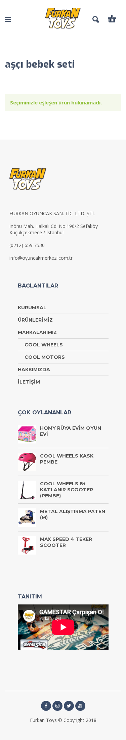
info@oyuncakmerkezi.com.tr (41, 258)
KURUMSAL (32, 308)
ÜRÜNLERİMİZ (35, 320)
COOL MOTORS (45, 357)
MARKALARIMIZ (37, 332)
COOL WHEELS (44, 345)
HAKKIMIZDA (34, 369)
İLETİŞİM (29, 382)
